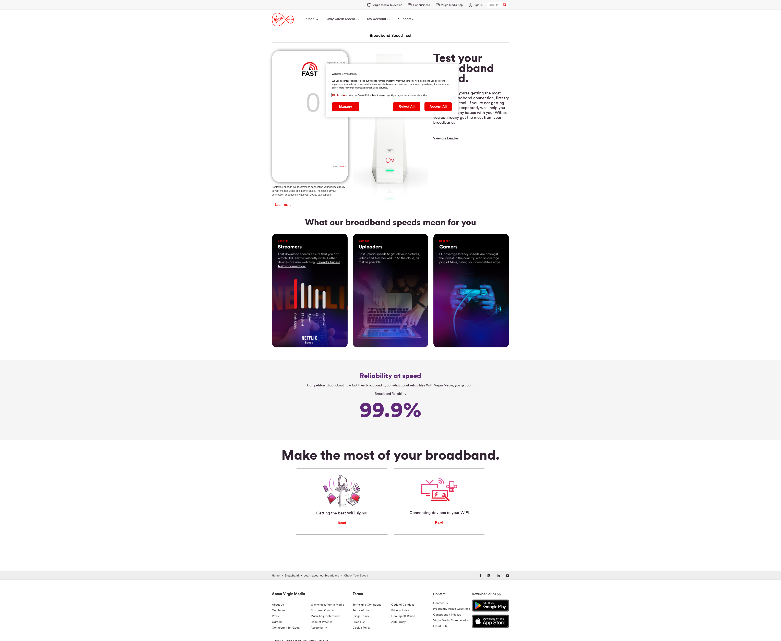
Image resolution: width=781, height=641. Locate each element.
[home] (278, 575)
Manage (345, 106)
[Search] (504, 5)
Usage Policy (361, 616)
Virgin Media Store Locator (451, 620)
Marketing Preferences (325, 616)
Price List (359, 622)
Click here (339, 95)
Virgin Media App (452, 5)
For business (421, 5)
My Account (376, 19)
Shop (310, 19)
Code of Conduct (402, 604)
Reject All (407, 106)
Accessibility (319, 627)
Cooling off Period (403, 616)
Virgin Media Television (387, 5)
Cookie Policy (361, 627)
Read (342, 523)
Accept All (438, 106)
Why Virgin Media (340, 19)
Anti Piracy (398, 622)
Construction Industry (447, 614)
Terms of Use (361, 610)
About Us (278, 604)
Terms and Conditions (367, 604)
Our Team (278, 610)
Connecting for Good (286, 627)
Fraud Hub (440, 626)
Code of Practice (322, 622)
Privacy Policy (400, 610)
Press (275, 616)
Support (404, 19)
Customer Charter (322, 610)
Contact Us (440, 603)
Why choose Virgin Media (327, 604)
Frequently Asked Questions (451, 608)
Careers (277, 622)
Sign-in (478, 5)
